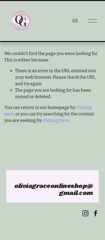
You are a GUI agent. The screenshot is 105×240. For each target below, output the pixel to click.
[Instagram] (85, 213)
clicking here (56, 120)
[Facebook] (95, 213)
